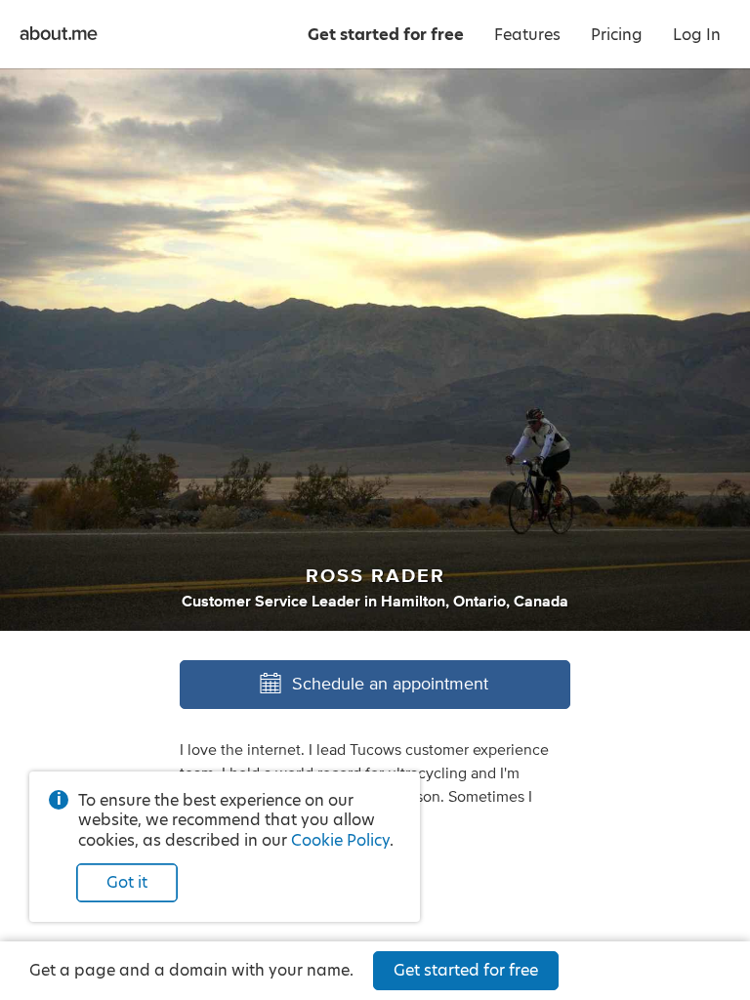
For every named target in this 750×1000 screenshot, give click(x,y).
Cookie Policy (340, 840)
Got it (126, 882)
